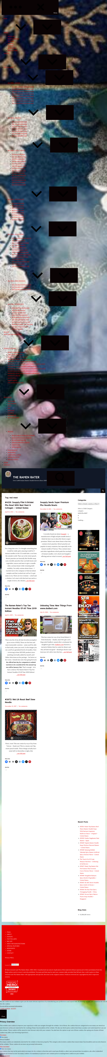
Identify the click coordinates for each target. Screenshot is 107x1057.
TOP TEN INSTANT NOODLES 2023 (23, 94)
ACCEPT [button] (13, 1008)
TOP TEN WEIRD (17, 329)
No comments (20, 512)
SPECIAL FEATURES (10, 348)
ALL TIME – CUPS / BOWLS (16, 150)
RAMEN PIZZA (12, 378)
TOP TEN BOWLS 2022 (19, 171)
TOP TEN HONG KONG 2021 (20, 261)
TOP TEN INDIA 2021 (18, 264)
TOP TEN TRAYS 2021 (18, 310)
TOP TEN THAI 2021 (18, 259)
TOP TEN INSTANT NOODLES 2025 (23, 89)
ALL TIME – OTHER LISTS (16, 304)
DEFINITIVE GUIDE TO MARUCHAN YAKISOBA (22, 366)
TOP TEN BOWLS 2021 (19, 175)
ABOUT (6, 32)
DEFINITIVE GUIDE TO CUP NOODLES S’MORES (23, 371)
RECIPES (10, 431)
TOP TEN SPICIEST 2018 (19, 136)
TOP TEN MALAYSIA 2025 (20, 250)
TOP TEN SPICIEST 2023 (19, 126)
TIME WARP (11, 401)
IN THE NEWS (12, 48)
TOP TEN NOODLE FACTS (20, 326)
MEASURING (12, 452)
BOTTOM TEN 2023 (18, 210)
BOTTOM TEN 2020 (18, 217)
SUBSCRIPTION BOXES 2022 (21, 308)
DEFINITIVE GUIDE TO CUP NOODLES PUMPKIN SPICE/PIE (27, 368)
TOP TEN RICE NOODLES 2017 (21, 287)
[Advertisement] (88, 687)
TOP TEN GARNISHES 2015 (20, 319)
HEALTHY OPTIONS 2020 (20, 315)
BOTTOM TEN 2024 (18, 208)
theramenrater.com (11, 987)
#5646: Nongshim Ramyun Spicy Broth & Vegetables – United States (88, 878)
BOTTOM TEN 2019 (18, 219)
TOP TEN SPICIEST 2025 (19, 122)
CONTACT (7, 465)
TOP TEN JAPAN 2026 (18, 240)
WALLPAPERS (12, 415)
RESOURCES (8, 397)
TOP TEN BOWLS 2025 (19, 157)
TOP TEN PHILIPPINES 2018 (20, 266)
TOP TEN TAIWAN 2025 (19, 247)
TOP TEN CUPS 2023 (18, 168)
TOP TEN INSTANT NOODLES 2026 (23, 87)
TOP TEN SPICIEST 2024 (19, 124)
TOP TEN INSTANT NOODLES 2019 (23, 103)
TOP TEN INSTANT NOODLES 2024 (23, 91)
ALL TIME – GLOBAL (14, 83)
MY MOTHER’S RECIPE (19, 440)
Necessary (4, 1037)
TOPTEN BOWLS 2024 (19, 161)
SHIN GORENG (16, 447)
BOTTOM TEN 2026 (18, 203)
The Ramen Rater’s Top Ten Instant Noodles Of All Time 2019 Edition (21, 608)
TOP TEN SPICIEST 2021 (19, 131)
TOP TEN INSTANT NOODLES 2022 (23, 96)
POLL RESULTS (12, 450)
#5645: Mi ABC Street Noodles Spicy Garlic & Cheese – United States (89, 885)
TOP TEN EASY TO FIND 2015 (21, 322)
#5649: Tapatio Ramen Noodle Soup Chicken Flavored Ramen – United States (89, 845)
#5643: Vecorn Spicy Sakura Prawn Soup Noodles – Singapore (88, 896)
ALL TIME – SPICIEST (14, 118)
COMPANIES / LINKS (14, 455)
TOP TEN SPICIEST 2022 (19, 129)
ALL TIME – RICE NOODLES (16, 281)
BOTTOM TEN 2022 (18, 212)
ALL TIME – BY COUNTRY (16, 234)
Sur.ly (15, 991)
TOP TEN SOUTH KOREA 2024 (21, 254)
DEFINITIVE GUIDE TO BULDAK (18, 357)
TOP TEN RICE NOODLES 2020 (21, 285)
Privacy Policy (9, 957)
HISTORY (10, 46)
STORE (6, 462)
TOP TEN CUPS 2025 (18, 159)
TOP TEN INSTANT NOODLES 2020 (23, 101)
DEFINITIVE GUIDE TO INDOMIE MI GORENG (22, 361)
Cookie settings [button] (5, 1008)
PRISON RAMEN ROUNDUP (16, 352)
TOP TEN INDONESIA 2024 (20, 252)
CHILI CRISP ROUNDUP (15, 354)
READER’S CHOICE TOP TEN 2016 (22, 324)
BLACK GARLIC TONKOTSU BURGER (23, 435)
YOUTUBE (11, 41)
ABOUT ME (11, 36)
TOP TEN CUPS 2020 (18, 182)
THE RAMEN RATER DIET (16, 382)
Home (5, 18)
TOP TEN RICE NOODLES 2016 (21, 289)
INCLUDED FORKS (13, 417)
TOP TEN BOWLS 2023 (19, 166)
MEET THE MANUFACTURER (13, 334)
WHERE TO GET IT (13, 457)
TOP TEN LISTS (8, 67)
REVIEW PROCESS (13, 39)
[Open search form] (61, 478)
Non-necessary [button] (4, 1046)
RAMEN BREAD (12, 380)
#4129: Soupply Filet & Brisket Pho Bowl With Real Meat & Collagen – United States (19, 505)
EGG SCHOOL (12, 403)
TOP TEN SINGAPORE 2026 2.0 (21, 238)
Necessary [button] (3, 1035)
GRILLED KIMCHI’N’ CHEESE (21, 442)
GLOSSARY (11, 410)
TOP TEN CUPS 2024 (18, 164)
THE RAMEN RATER (26, 477)
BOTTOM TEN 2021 (18, 215)
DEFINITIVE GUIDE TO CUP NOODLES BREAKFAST (24, 373)
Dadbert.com (59, 645)
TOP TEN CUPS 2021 (18, 178)
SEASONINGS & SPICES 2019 (20, 317)
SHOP (9, 406)
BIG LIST (6, 332)
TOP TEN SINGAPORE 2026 (20, 243)
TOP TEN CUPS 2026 (18, 154)
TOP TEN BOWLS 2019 (19, 185)
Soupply (63, 534)
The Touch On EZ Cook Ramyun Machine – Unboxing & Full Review (89, 861)
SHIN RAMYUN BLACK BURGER (21, 438)
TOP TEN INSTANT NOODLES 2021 (23, 98)
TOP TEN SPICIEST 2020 (19, 133)
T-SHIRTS (11, 413)
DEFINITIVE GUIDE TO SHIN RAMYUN (20, 359)
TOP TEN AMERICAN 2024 (20, 257)
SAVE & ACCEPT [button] (5, 1056)
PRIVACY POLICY (13, 459)
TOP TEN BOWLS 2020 (19, 180)
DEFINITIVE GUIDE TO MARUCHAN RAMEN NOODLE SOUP (26, 364)
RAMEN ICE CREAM (14, 375)
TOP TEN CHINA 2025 (18, 245)
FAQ (9, 408)
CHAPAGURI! (16, 445)
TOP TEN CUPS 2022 (18, 173)
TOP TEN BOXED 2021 (19, 312)
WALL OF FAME (12, 50)
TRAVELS (10, 43)
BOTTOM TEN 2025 (18, 205)
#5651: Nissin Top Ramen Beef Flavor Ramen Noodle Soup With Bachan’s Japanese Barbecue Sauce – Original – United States (89, 831)
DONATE (6, 53)
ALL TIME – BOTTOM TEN (16, 199)
